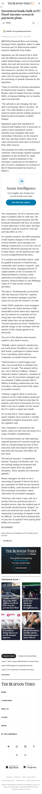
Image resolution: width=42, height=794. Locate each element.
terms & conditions (8, 780)
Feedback (7, 541)
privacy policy (31, 777)
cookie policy (20, 780)
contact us (17, 777)
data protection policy (33, 780)
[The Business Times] (19, 3)
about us (9, 777)
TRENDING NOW (9, 579)
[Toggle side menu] (2, 3)
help (24, 777)
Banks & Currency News (27, 656)
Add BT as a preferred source (18, 31)
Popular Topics (8, 656)
